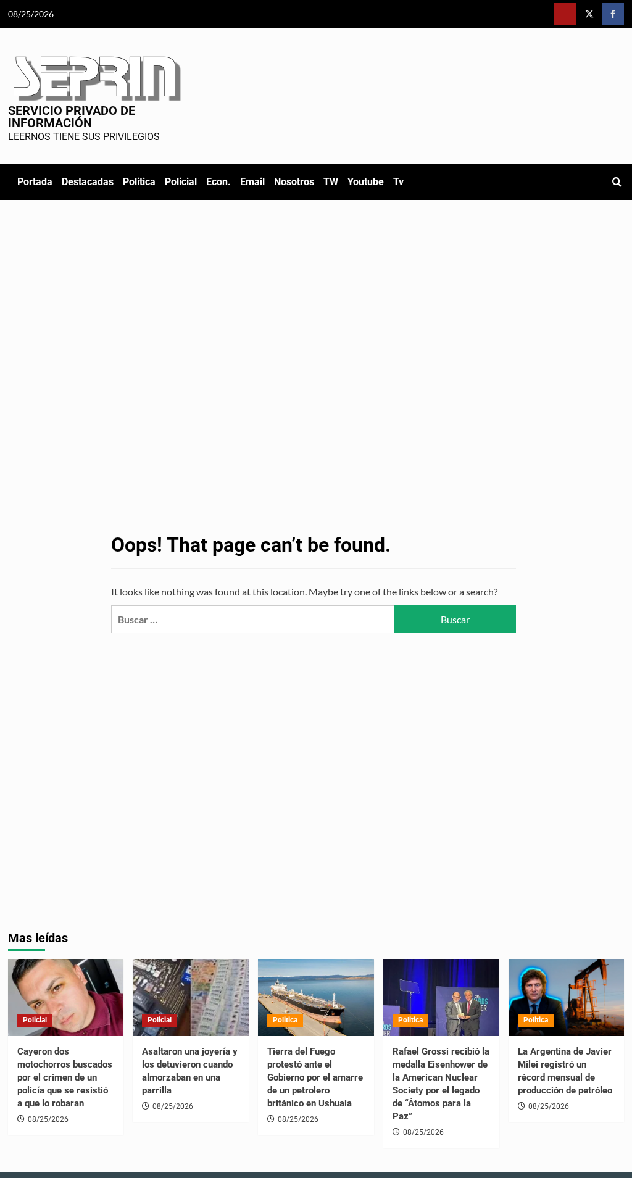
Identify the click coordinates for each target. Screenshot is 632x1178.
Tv (398, 182)
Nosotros (294, 182)
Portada (34, 182)
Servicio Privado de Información (71, 116)
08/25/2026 (48, 1119)
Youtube (365, 182)
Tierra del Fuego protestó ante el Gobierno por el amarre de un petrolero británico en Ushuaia (315, 1077)
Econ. (218, 182)
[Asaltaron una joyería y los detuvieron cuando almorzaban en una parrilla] (191, 997)
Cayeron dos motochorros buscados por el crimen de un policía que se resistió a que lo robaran (64, 1077)
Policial (181, 182)
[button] (617, 182)
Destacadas (88, 182)
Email (252, 182)
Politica (139, 182)
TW (330, 182)
